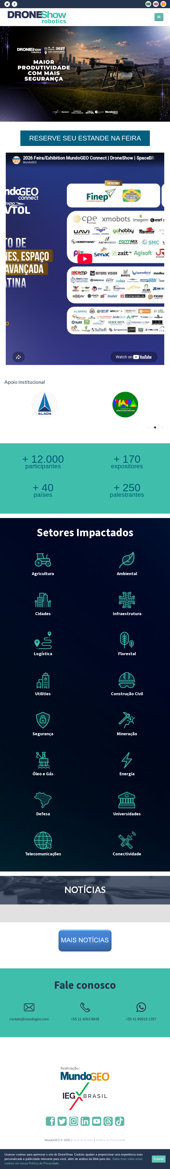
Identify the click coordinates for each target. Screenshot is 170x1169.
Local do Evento (82, 1140)
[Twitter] (7, 4)
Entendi (159, 1159)
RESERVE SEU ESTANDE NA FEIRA (85, 138)
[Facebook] (14, 4)
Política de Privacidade (110, 1140)
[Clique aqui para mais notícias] (85, 942)
